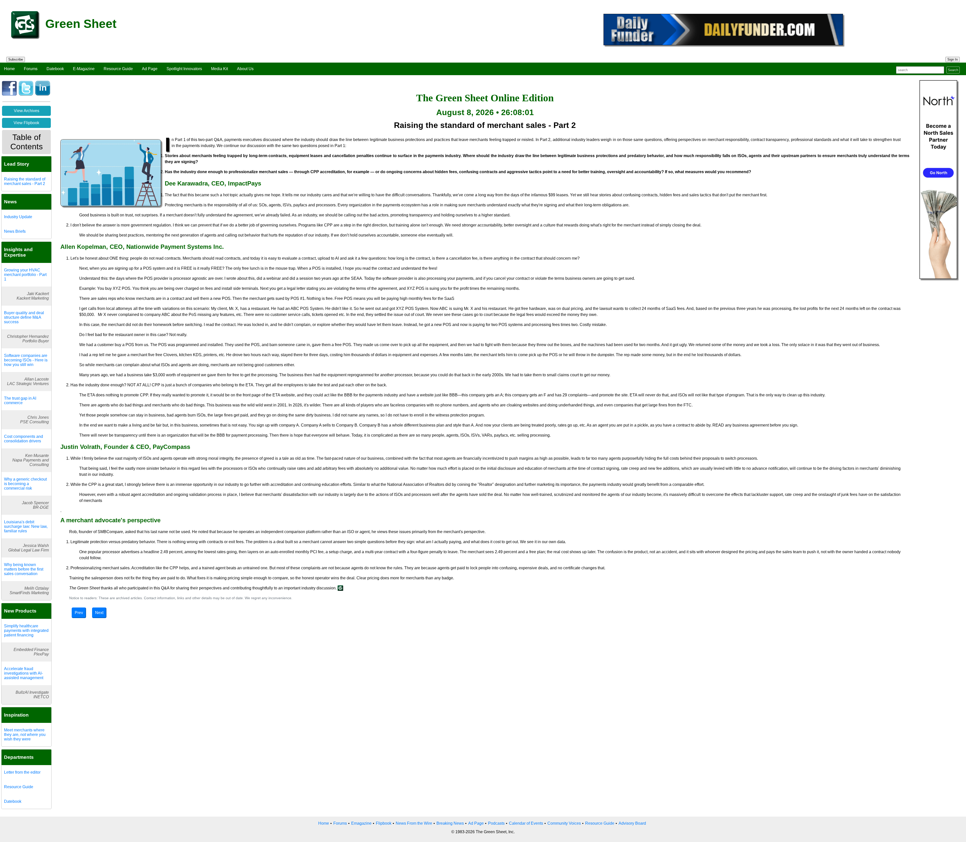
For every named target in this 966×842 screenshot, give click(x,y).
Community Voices (564, 823)
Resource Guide (118, 69)
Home (9, 69)
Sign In (952, 59)
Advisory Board (632, 823)
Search (953, 70)
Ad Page (149, 69)
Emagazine (361, 823)
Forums (30, 69)
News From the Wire (414, 823)
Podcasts (496, 823)
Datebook (55, 69)
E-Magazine (84, 69)
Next (99, 613)
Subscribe (15, 59)
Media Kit (219, 69)
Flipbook (383, 823)
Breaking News (450, 823)
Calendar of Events (526, 823)
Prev (79, 613)
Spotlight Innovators (184, 69)
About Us (245, 69)
